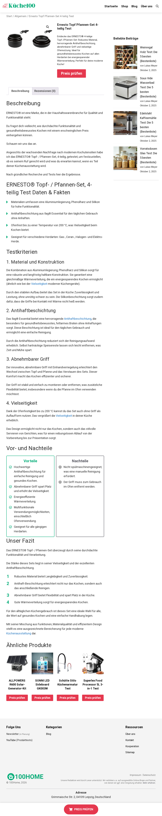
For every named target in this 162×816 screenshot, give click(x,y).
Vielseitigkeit (39, 283)
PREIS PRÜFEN (83, 809)
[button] (47, 27)
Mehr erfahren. (149, 783)
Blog (134, 6)
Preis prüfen (71, 73)
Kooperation (132, 746)
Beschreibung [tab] (20, 91)
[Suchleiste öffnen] (157, 6)
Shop (124, 6)
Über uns (146, 6)
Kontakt (129, 740)
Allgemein (20, 16)
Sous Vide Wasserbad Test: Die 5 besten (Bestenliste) (148, 87)
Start (9, 16)
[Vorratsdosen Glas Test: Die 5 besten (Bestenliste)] (125, 159)
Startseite (111, 6)
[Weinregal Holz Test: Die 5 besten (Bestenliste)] (125, 57)
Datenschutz (149, 775)
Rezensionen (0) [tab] (45, 91)
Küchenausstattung (18, 633)
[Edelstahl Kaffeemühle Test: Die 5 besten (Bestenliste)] (125, 123)
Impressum (135, 775)
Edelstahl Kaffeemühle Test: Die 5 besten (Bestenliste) (148, 122)
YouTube (11, 740)
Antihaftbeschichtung (77, 318)
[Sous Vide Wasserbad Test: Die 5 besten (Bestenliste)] (125, 88)
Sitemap (130, 752)
